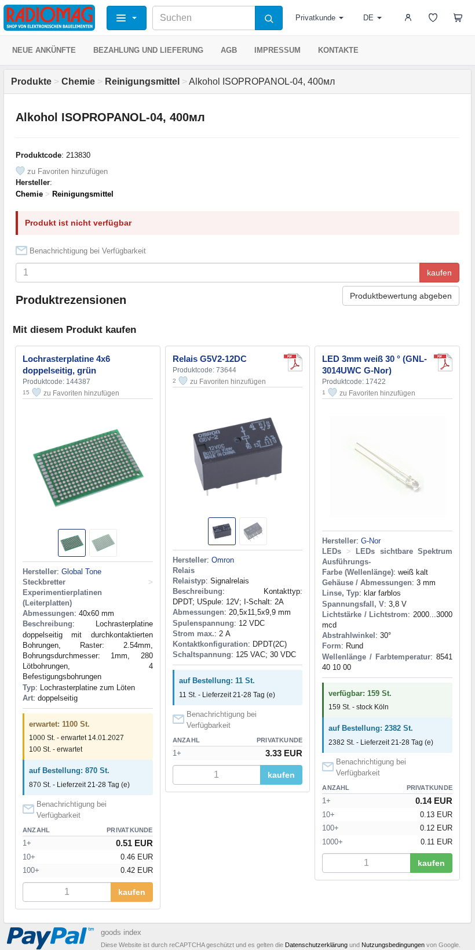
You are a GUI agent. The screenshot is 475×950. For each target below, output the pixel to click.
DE (368, 17)
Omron (222, 560)
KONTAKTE (338, 50)
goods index (121, 932)
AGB (229, 50)
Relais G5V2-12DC (210, 359)
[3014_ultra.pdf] (443, 362)
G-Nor (371, 540)
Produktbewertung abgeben (401, 295)
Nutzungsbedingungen (393, 944)
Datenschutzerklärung (316, 944)
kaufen (439, 272)
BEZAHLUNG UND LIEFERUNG (148, 50)
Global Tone (81, 571)
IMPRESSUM (277, 50)
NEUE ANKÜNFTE (44, 50)
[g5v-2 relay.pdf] (293, 362)
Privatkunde (315, 17)
